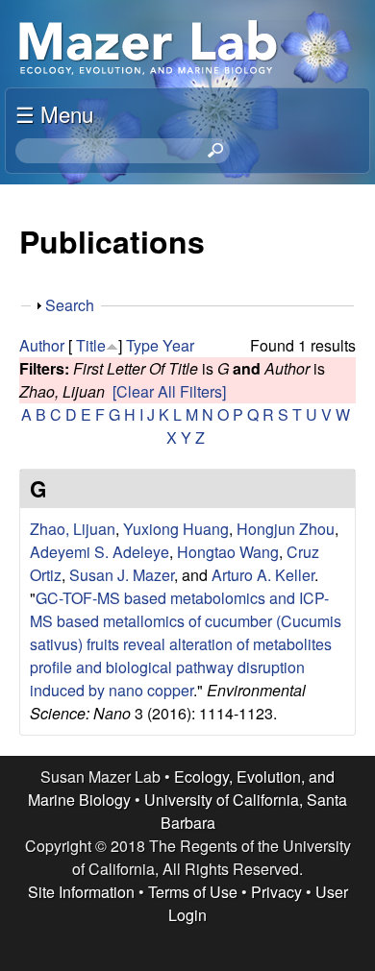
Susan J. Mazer (121, 575)
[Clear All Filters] (169, 391)
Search (69, 305)
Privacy (276, 892)
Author (41, 345)
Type (142, 345)
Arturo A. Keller (263, 575)
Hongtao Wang (228, 552)
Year (178, 345)
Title (91, 345)
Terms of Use (193, 892)
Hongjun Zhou (286, 529)
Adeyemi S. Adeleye (99, 552)
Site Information (81, 892)
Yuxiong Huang (176, 529)
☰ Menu (54, 113)
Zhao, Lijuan (72, 529)
